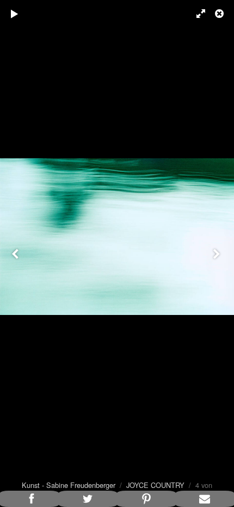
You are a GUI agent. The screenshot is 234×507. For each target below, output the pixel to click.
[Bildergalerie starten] (14, 13)
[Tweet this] (88, 499)
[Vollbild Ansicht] (196, 13)
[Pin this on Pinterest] (146, 499)
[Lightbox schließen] (220, 13)
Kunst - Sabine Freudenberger (68, 485)
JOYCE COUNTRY (155, 485)
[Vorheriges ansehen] (16, 253)
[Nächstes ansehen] (217, 253)
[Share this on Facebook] (29, 499)
